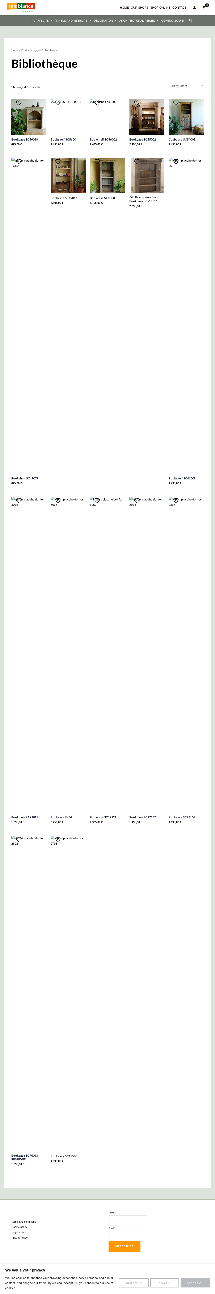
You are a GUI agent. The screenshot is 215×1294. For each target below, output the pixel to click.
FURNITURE (40, 20)
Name (112, 1213)
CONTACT (179, 7)
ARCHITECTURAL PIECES (137, 20)
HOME (124, 7)
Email (112, 1228)
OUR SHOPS (139, 7)
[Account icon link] (194, 7)
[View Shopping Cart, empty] (204, 8)
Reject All (164, 1283)
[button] (191, 20)
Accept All (195, 1283)
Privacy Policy (20, 1237)
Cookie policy (19, 1227)
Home (14, 50)
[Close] (210, 1267)
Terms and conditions (24, 1221)
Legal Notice (19, 1232)
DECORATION (103, 20)
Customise (134, 1283)
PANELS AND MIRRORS (71, 20)
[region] (107, 1279)
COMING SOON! (172, 20)
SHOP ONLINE (160, 7)
